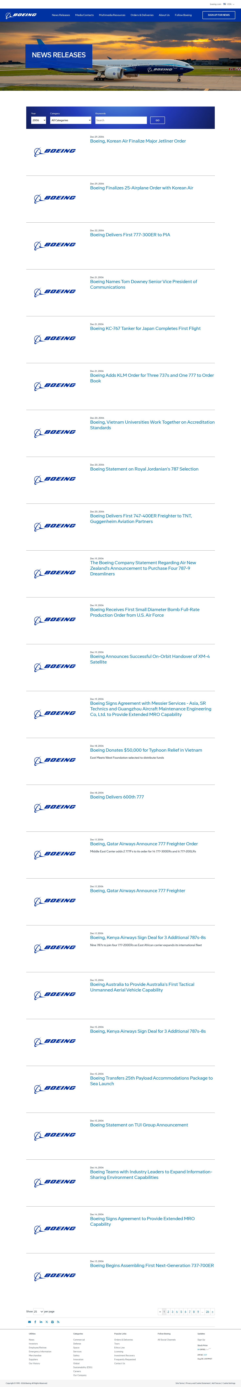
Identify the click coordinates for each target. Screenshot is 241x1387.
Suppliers (33, 1359)
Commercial (79, 1340)
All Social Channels (167, 1340)
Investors (33, 1343)
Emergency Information (40, 1351)
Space (76, 1347)
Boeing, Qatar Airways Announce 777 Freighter (137, 890)
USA (229, 4)
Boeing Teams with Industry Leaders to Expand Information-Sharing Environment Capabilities (151, 1174)
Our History (34, 1363)
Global (76, 1363)
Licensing (118, 1351)
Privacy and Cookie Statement (198, 1383)
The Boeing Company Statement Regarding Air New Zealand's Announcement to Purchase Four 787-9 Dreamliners (143, 568)
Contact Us (119, 1363)
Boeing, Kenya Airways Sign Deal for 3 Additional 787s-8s (148, 937)
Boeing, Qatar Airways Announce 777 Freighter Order (144, 843)
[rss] (58, 1321)
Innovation (78, 1359)
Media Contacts (84, 15)
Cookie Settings (228, 1383)
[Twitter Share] (46, 1321)
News (31, 1340)
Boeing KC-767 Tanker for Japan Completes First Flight (145, 328)
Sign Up (201, 1340)
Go (157, 120)
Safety (76, 1355)
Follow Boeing (183, 15)
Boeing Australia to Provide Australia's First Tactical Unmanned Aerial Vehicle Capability (142, 987)
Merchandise (35, 1355)
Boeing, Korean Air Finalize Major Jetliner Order (138, 141)
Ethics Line (119, 1347)
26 (207, 1311)
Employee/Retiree (37, 1347)
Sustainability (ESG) (82, 1367)
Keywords (100, 113)
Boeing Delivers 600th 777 (117, 797)
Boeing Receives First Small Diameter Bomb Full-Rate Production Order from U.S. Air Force (145, 612)
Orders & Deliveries (141, 16)
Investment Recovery (124, 1355)
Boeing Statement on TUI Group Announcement (139, 1125)
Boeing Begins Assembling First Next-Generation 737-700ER (152, 1265)
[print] (52, 1321)
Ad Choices (216, 1383)
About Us (163, 16)
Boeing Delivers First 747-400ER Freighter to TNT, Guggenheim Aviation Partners (141, 518)
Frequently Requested (125, 1359)
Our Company (80, 1375)
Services (77, 1351)
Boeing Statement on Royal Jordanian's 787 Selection (144, 469)
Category (55, 113)
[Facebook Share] (35, 1321)
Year (33, 113)
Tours (117, 1343)
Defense (77, 1343)
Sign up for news (219, 15)
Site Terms (180, 1383)
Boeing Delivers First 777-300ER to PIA (130, 234)
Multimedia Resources (110, 16)
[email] (29, 1321)
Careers (77, 1371)
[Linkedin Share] (41, 1321)
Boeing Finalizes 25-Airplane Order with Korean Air (141, 188)
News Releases (61, 15)
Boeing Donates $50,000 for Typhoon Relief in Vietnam (146, 750)
